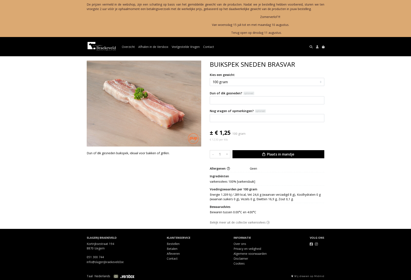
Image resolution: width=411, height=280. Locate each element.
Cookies (239, 263)
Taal (90, 276)
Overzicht (128, 47)
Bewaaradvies (220, 207)
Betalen (172, 249)
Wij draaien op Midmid (308, 276)
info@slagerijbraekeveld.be (105, 262)
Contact (208, 47)
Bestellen (173, 244)
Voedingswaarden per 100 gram (233, 189)
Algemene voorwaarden (250, 254)
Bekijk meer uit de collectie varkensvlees (238, 222)
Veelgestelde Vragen (186, 47)
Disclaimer (241, 258)
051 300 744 (95, 257)
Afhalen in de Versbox (153, 47)
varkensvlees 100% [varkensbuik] (232, 181)
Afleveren (173, 254)
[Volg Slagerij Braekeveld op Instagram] (316, 244)
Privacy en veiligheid (247, 249)
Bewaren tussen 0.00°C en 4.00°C (233, 212)
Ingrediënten (219, 176)
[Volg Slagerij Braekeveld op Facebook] (311, 244)
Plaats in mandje (280, 154)
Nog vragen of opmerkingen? (232, 111)
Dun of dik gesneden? (226, 93)
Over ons (240, 244)
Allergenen (218, 168)
